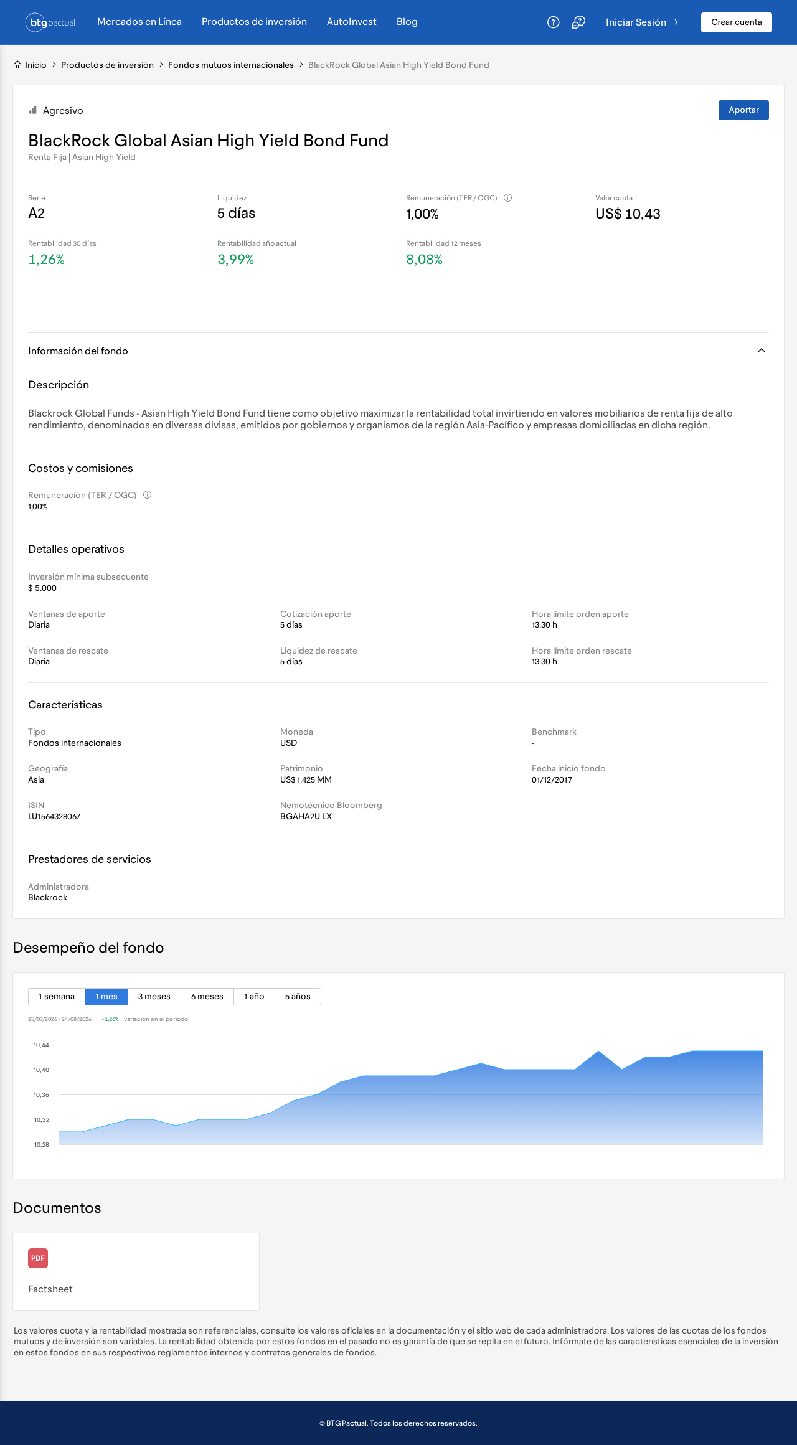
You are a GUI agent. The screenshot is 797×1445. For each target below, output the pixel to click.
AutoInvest (352, 21)
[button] (17, 64)
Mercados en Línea (139, 21)
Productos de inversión (254, 21)
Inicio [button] (36, 65)
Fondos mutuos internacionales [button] (231, 65)
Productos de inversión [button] (107, 65)
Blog (407, 21)
